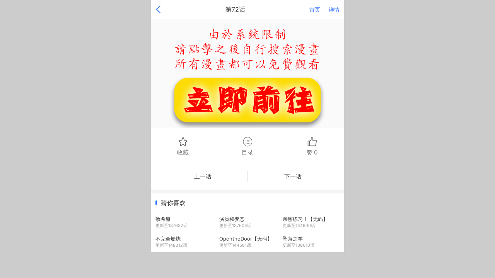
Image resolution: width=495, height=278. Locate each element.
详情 (334, 9)
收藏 (183, 152)
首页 (314, 9)
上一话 (203, 176)
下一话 (293, 176)
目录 (247, 152)
